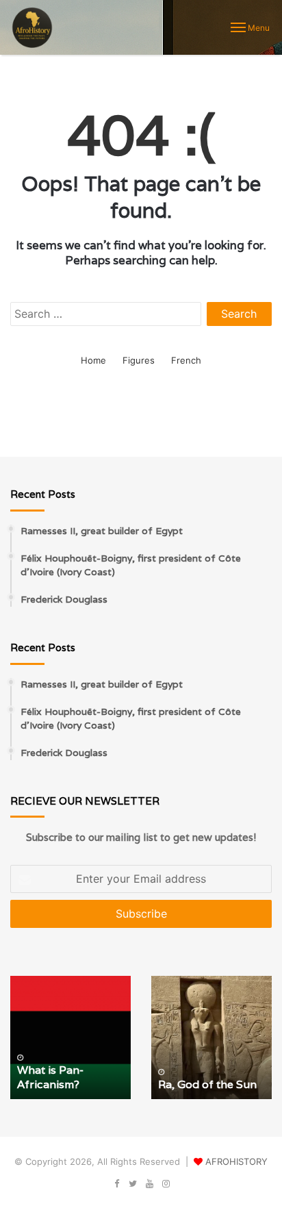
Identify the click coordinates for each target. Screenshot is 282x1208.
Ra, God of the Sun (207, 1084)
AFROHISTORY (236, 1161)
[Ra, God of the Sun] (211, 1037)
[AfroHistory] (31, 27)
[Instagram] (165, 1184)
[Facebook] (116, 1184)
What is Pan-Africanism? (50, 1077)
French (186, 360)
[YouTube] (149, 1184)
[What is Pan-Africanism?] (70, 1037)
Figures (139, 360)
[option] (70, 1037)
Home (93, 360)
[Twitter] (133, 1184)
